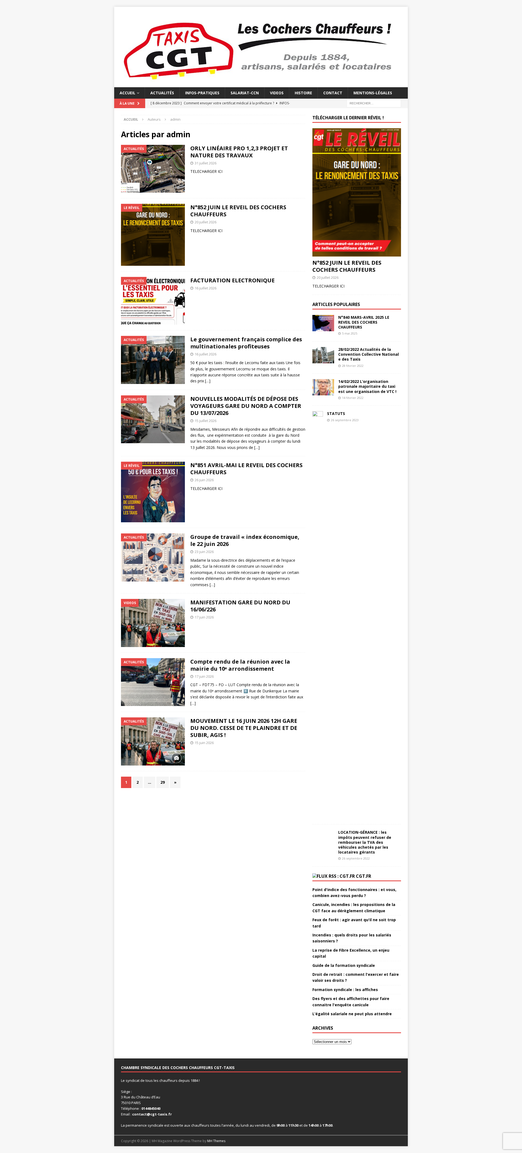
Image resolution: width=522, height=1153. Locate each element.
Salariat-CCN (245, 92)
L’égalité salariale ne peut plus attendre (352, 1013)
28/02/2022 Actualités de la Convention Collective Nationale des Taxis (368, 354)
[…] (207, 380)
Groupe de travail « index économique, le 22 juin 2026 (244, 540)
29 (162, 782)
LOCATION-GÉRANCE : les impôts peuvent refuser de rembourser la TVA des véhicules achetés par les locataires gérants (364, 842)
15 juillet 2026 (205, 420)
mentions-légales (372, 92)
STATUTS (336, 413)
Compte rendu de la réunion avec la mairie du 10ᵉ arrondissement (240, 665)
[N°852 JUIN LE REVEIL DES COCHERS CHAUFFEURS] (356, 192)
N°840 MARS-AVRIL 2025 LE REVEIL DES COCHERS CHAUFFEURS (363, 322)
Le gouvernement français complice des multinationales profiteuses (246, 343)
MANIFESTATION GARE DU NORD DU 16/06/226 (240, 606)
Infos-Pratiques (202, 92)
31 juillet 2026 (205, 163)
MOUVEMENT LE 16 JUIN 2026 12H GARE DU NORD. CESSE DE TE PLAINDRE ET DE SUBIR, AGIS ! (243, 728)
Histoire (303, 92)
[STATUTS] (317, 615)
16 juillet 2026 (205, 288)
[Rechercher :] (374, 103)
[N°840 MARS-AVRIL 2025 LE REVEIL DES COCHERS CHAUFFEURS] (323, 323)
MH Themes (216, 1141)
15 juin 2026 (204, 742)
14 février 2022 (352, 398)
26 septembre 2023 (345, 420)
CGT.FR (363, 876)
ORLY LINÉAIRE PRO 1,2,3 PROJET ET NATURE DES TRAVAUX (239, 152)
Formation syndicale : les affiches (345, 989)
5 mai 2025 (349, 333)
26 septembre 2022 (356, 858)
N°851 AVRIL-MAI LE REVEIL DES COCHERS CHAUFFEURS (246, 468)
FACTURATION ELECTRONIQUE (232, 280)
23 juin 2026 (204, 551)
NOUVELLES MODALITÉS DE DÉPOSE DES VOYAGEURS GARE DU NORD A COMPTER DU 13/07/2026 (245, 406)
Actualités (162, 92)
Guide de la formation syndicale (343, 965)
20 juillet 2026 (205, 222)
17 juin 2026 (204, 617)
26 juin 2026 (204, 479)
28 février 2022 (352, 366)
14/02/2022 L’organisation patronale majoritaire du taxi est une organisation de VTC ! (367, 386)
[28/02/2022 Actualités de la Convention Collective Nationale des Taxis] (323, 355)
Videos (277, 92)
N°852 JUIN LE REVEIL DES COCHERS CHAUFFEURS (238, 211)
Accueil (127, 92)
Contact (332, 92)
